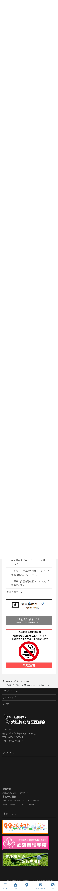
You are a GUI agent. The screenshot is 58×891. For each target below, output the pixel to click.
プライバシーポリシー (13, 691)
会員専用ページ (15, 592)
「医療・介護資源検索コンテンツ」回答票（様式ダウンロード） (30, 573)
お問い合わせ (40, 888)
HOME (15, 888)
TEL (52, 888)
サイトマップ (9, 697)
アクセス (27, 888)
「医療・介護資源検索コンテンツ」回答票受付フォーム (30, 583)
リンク (5, 703)
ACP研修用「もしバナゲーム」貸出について (30, 562)
